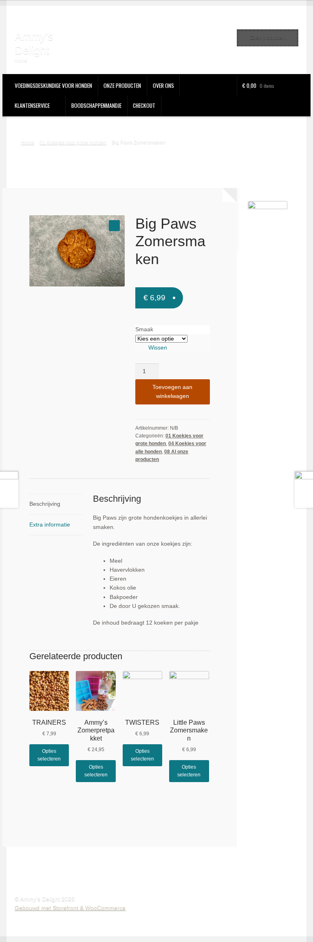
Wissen (157, 348)
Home (27, 142)
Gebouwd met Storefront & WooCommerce (70, 908)
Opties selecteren (49, 755)
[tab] (55, 504)
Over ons (163, 85)
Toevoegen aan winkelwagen (172, 391)
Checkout (144, 105)
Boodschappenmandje (96, 105)
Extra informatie (49, 525)
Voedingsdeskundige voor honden (53, 85)
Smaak (144, 329)
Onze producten (122, 85)
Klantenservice (32, 105)
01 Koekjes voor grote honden (73, 142)
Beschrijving (44, 504)
